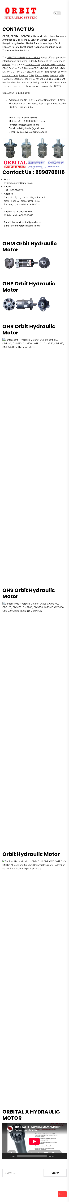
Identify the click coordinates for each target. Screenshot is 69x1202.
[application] (34, 1141)
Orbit (31, 75)
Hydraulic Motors (36, 61)
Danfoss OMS (16, 68)
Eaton (38, 75)
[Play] (6, 1156)
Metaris (54, 75)
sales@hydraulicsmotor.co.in (32, 131)
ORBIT (5, 36)
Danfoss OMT (31, 68)
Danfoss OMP (33, 64)
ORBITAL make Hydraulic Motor (23, 57)
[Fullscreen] (62, 1156)
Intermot (23, 75)
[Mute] (57, 1156)
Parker (46, 75)
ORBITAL (15, 36)
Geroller (6, 64)
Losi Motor (18, 78)
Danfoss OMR (48, 64)
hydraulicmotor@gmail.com (24, 124)
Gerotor (57, 61)
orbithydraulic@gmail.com (30, 128)
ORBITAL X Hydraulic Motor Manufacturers (43, 36)
